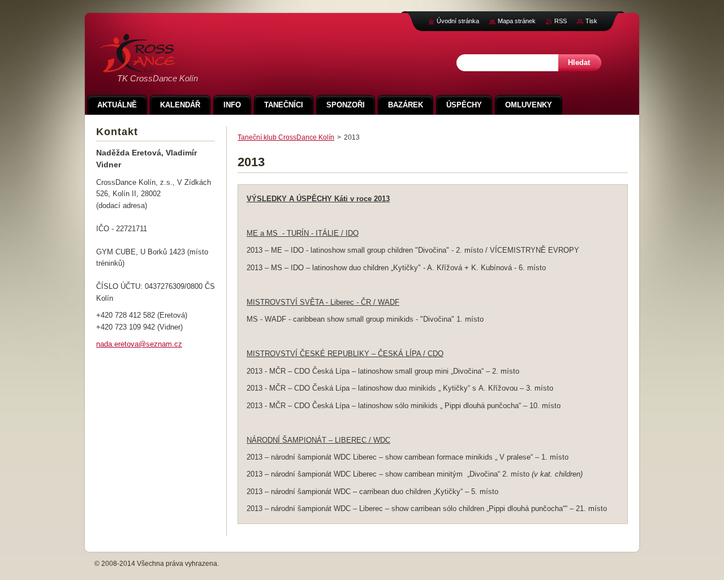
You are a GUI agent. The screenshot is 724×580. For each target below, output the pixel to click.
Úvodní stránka (458, 21)
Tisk (591, 21)
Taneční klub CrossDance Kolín (286, 137)
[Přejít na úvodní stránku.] (137, 66)
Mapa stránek (517, 21)
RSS (560, 21)
